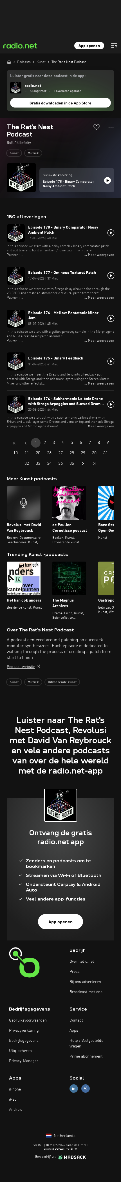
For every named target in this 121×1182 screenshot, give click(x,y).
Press (75, 972)
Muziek (33, 153)
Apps (74, 1031)
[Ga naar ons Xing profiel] (85, 1088)
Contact (76, 1020)
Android (16, 1110)
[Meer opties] (111, 127)
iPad (13, 1099)
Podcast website (21, 667)
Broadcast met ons (86, 992)
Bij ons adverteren (85, 982)
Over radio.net (82, 962)
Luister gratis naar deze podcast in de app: (48, 76)
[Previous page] (25, 443)
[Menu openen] (114, 45)
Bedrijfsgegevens (24, 1041)
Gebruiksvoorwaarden (28, 1020)
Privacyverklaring (24, 1031)
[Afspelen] (107, 180)
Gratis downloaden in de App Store (60, 103)
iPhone (15, 1089)
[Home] (9, 62)
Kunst (14, 153)
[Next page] (83, 463)
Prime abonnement (86, 1056)
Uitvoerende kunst (62, 682)
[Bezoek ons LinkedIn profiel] (73, 1088)
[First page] (14, 443)
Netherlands (64, 1136)
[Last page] (94, 463)
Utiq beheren (20, 1051)
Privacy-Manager (23, 1061)
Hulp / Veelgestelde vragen (86, 1043)
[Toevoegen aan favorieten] (96, 126)
